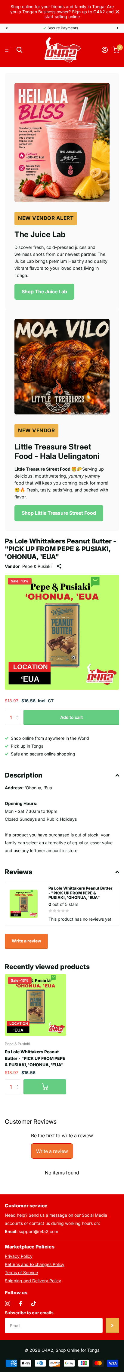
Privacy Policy (19, 1256)
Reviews (18, 872)
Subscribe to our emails (29, 1312)
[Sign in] (104, 50)
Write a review (26, 940)
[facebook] (20, 1303)
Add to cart (71, 717)
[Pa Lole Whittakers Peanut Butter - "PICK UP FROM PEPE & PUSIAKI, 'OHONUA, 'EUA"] (35, 1005)
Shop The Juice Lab (44, 291)
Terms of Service (21, 1272)
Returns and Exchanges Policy (34, 1264)
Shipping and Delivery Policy (33, 1280)
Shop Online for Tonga (78, 1350)
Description (23, 775)
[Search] (19, 50)
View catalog (8, 50)
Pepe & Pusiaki (36, 566)
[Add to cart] (44, 1086)
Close (117, 12)
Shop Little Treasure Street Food (59, 513)
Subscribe (112, 1325)
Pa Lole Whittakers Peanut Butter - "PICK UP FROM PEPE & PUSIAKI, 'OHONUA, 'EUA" (35, 1058)
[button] (6, 28)
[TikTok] (33, 1303)
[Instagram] (7, 1303)
